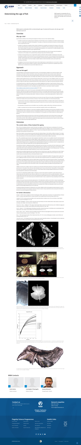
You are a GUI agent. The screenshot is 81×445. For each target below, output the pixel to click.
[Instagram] (80, 10)
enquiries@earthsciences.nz (57, 407)
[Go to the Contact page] (13, 408)
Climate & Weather (28, 7)
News (35, 5)
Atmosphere (20, 7)
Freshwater (51, 7)
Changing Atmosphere (16, 423)
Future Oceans (25, 421)
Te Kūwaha (58, 7)
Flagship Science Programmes (49, 5)
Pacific (64, 7)
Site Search (49, 423)
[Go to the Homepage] (9, 7)
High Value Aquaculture (39, 423)
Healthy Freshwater (15, 427)
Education (30, 5)
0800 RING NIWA (55, 404)
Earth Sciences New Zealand (51, 1)
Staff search (49, 425)
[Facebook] (80, 7)
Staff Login (49, 427)
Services (66, 5)
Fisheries (9, 23)
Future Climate (14, 421)
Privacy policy (61, 441)
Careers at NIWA (50, 421)
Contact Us (24, 5)
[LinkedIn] (80, 12)
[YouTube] (80, 16)
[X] (80, 14)
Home (5, 23)
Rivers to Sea (37, 421)
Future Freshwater (15, 425)
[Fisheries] (72, 20)
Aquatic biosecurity (26, 427)
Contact (56, 441)
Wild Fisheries (37, 425)
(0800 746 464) (54, 405)
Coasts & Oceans (43, 7)
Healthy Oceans (26, 423)
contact (19, 405)
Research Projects (59, 5)
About (19, 5)
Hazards (36, 7)
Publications (40, 5)
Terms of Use (66, 441)
